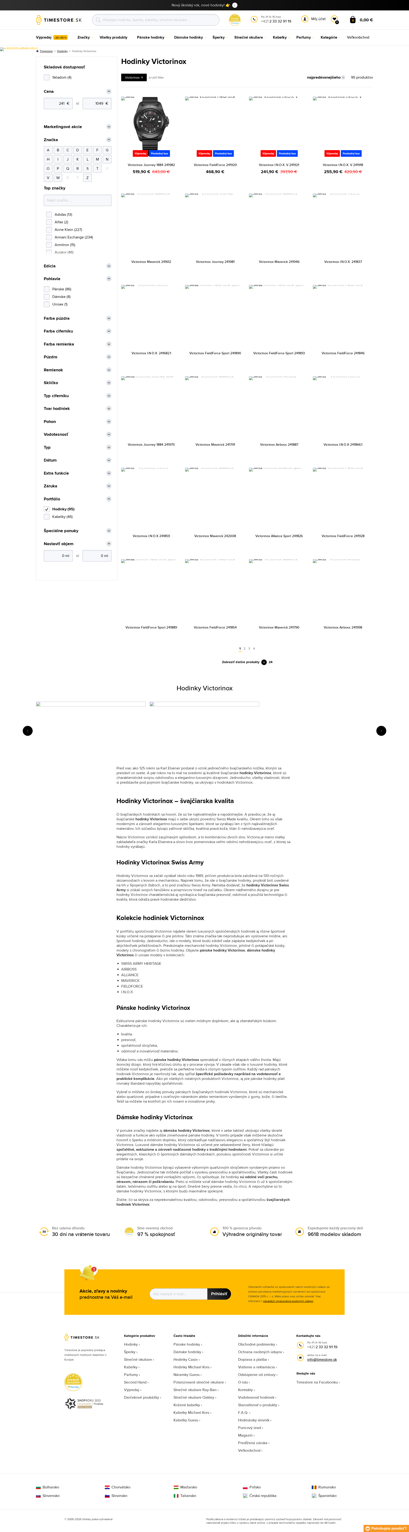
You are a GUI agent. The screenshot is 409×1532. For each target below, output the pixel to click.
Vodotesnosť (56, 434)
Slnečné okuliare (138, 1359)
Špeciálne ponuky (61, 531)
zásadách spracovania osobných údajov (288, 1301)
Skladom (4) (61, 77)
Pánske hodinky (186, 1344)
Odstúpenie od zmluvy (257, 1374)
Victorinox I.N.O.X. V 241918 (343, 164)
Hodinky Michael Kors (191, 1367)
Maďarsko (188, 1487)
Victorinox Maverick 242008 (215, 536)
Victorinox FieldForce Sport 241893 (279, 353)
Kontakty (245, 1390)
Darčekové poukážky (141, 1397)
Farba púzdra (57, 318)
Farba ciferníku (58, 331)
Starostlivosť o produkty (257, 1405)
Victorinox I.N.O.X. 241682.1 (151, 353)
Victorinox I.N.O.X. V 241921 (279, 164)
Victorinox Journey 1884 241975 (151, 444)
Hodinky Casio (185, 1359)
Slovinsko (119, 1495)
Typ (47, 447)
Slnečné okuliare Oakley (193, 1397)
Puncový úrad (249, 1427)
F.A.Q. (243, 1412)
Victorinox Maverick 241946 (279, 261)
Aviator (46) (64, 252)
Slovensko (51, 1495)
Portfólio (52, 499)
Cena (49, 91)
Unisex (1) (59, 304)
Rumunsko (327, 1487)
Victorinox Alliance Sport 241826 (279, 536)
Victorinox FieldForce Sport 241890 (215, 353)
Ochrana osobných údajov (260, 1352)
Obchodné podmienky (256, 1344)
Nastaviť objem (58, 544)
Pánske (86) (61, 289)
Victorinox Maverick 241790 (279, 627)
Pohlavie (52, 279)
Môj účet (318, 19)
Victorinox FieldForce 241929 (215, 164)
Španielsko (327, 1495)
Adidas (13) (63, 214)
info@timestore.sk (322, 1359)
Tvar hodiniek (57, 408)
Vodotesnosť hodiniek (256, 1397)
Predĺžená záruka (252, 1443)
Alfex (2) (61, 222)
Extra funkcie (56, 473)
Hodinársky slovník (253, 1420)
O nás (243, 1382)
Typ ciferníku (56, 396)
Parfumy (131, 1374)
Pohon (50, 421)
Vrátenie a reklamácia (256, 1367)
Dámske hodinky (187, 1352)
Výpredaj (131, 1390)
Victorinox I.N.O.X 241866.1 (343, 444)
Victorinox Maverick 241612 (151, 261)
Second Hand (135, 1382)
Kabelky (131, 1367)
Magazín (245, 1435)
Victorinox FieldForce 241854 (215, 627)
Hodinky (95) (63, 509)
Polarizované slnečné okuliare (198, 1382)
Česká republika (262, 1495)
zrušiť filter (156, 77)
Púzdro (50, 357)
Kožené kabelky (186, 1405)
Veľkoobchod (249, 1450)
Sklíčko (51, 383)
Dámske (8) (61, 296)
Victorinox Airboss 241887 (279, 444)
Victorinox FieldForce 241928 (343, 536)
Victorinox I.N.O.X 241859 (151, 536)
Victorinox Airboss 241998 (343, 627)
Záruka (50, 486)
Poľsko (255, 1487)
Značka (51, 140)
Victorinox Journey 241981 (215, 261)
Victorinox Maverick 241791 (215, 444)
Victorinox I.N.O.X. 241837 (343, 261)
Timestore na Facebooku (317, 1382)
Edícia (50, 266)
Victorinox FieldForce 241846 (343, 353)
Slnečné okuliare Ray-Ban (195, 1390)
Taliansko (188, 1495)
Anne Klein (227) (68, 229)
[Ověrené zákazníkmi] (19, 49)
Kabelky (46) (62, 516)
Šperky (129, 1352)
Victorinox (132, 77)
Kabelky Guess (185, 1420)
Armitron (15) (65, 244)
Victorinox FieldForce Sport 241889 (151, 627)
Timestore (46, 51)
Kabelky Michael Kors (191, 1412)
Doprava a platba (252, 1359)
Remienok (53, 370)
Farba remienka (59, 344)
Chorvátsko (120, 1487)
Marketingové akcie (63, 127)
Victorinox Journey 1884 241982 (151, 164)
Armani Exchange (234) (74, 237)
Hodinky (62, 51)
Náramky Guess (186, 1374)
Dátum (50, 460)
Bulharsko (51, 1487)
